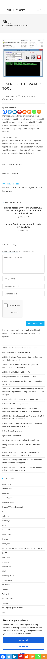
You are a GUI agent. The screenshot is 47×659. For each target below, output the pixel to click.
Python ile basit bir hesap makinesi (15, 404)
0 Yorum (9, 100)
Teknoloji (5, 594)
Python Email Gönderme (11, 435)
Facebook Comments (26, 251)
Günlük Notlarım (14, 10)
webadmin (10, 96)
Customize (23, 647)
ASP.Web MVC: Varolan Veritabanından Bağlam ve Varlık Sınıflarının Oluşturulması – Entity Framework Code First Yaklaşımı (23, 392)
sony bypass (7, 580)
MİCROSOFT (7, 566)
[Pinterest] (19, 112)
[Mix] (29, 112)
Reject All (23, 653)
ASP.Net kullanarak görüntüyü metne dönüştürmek (21, 399)
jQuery (4, 553)
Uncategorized (7, 598)
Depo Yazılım (7, 534)
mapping (5, 562)
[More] (39, 112)
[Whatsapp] (34, 112)
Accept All (23, 640)
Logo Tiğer (6, 557)
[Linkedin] (14, 112)
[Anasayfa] (3, 26)
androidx (5, 493)
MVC (4, 571)
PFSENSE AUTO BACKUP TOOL (17, 26)
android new (7, 488)
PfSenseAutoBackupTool (12, 164)
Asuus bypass (7, 498)
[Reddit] (24, 112)
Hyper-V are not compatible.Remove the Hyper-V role (22, 548)
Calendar (5, 516)
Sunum (5, 589)
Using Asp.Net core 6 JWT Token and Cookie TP (19, 376)
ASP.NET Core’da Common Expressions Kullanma (20, 348)
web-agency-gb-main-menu (12, 608)
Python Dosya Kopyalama (12, 431)
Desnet (5, 539)
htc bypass (6, 543)
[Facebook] (5, 112)
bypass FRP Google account (12, 507)
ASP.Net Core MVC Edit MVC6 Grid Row (16, 372)
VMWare (5, 603)
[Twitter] (10, 112)
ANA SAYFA (6, 484)
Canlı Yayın (14, 174)
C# (3, 511)
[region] (23, 637)
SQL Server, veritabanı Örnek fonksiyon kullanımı (20, 440)
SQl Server (6, 585)
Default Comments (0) (10, 251)
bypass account (8, 502)
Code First (6, 530)
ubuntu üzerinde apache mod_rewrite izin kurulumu (23, 225)
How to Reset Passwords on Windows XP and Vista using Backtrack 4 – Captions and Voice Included (23, 210)
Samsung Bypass (8, 575)
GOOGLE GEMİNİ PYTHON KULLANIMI (16, 352)
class (4, 525)
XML (4, 612)
